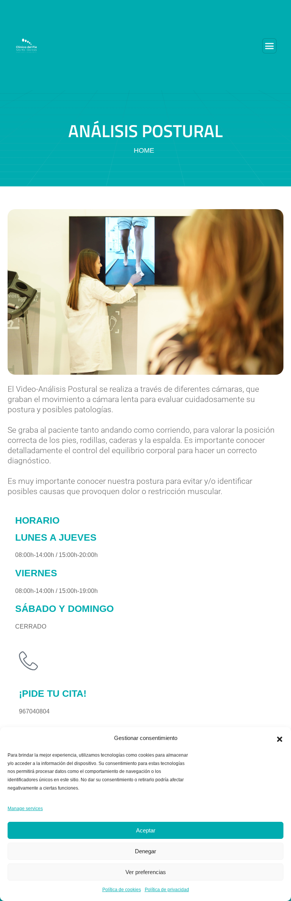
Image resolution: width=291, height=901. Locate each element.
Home (144, 150)
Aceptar (145, 830)
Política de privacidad (167, 889)
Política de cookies (121, 889)
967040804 (34, 711)
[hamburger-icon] (269, 45)
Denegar (145, 851)
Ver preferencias (145, 872)
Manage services (25, 808)
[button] (279, 738)
